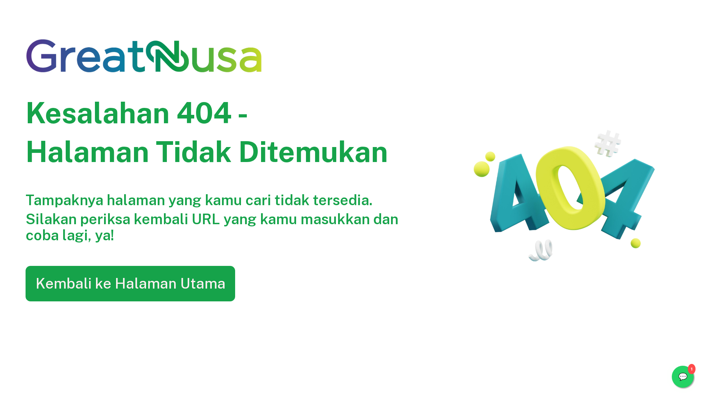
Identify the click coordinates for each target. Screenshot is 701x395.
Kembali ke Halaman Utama (130, 283)
